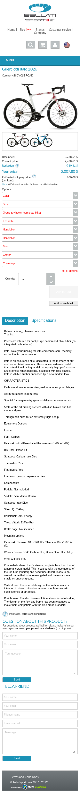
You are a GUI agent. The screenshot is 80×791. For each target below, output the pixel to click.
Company (40, 32)
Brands (40, 29)
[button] (55, 45)
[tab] (15, 321)
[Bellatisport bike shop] (40, 12)
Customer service (60, 29)
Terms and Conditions (25, 777)
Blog (25, 29)
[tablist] (40, 464)
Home (11, 29)
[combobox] (40, 195)
